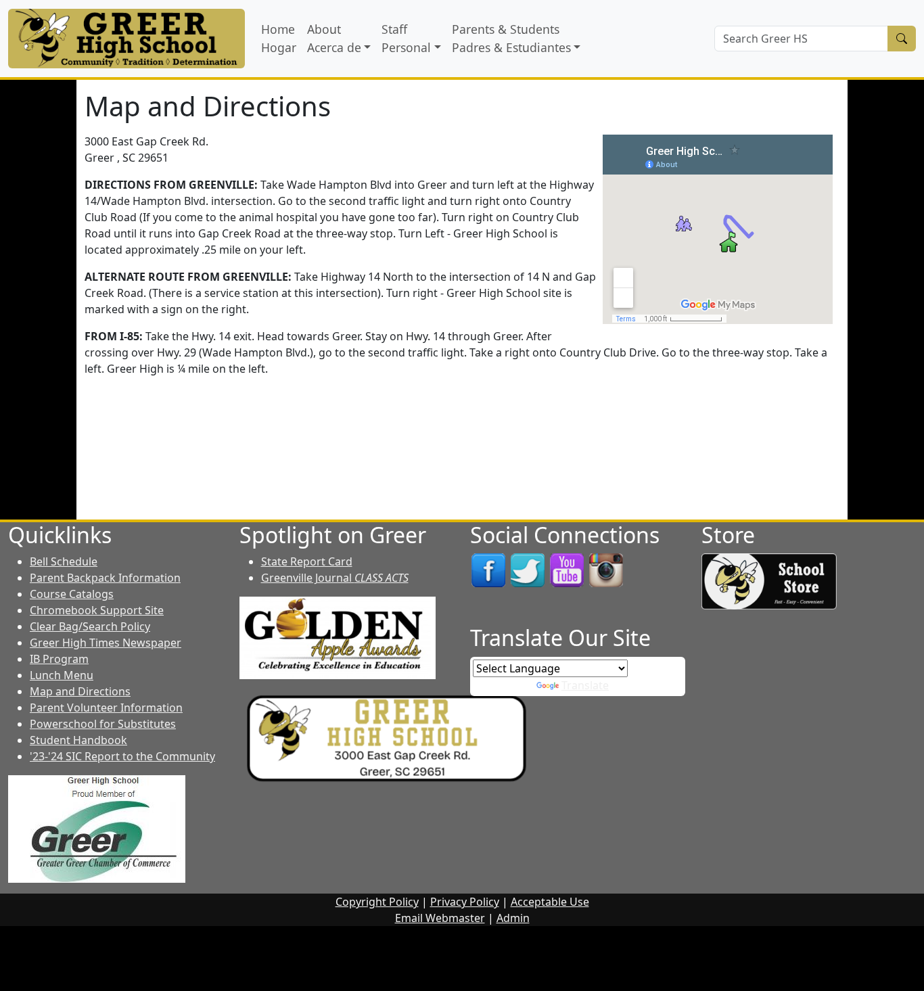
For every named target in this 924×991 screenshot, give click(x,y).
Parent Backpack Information (105, 577)
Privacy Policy (464, 901)
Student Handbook (78, 740)
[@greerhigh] (606, 569)
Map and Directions (80, 691)
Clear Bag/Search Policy (90, 626)
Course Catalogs (72, 593)
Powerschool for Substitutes (103, 723)
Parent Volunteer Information (106, 707)
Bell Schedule (63, 561)
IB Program (59, 658)
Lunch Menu (61, 675)
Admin (513, 918)
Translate (585, 685)
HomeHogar (278, 38)
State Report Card (306, 561)
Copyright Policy (377, 901)
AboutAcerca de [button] (334, 38)
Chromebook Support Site (97, 610)
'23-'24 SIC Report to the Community (122, 756)
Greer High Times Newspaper (105, 642)
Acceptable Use (550, 901)
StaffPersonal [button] (406, 38)
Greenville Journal (335, 577)
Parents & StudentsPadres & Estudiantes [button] (511, 38)
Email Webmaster (440, 918)
